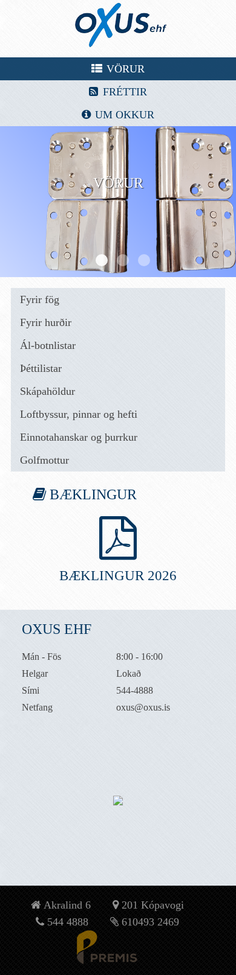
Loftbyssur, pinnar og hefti (78, 414)
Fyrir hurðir (45, 322)
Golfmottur (44, 460)
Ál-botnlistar (48, 345)
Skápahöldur (47, 391)
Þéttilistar (41, 368)
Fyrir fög (39, 299)
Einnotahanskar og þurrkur (78, 437)
